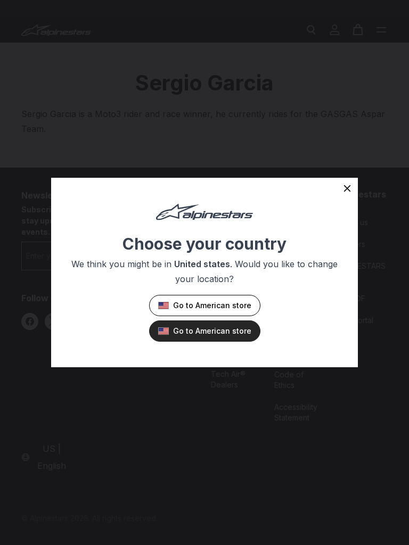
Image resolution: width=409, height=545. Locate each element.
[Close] (347, 188)
